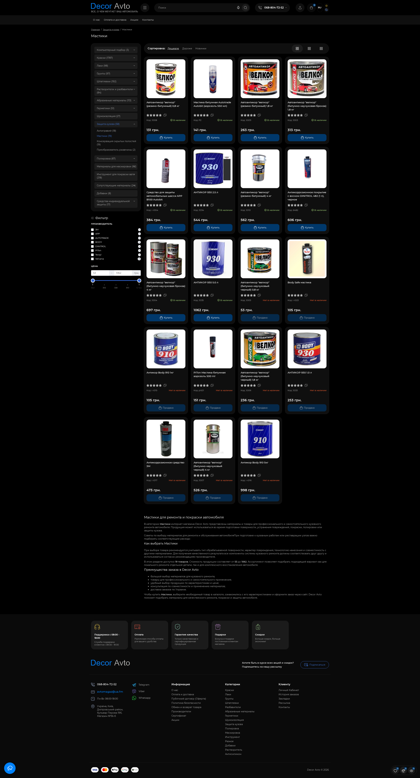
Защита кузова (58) (108, 124)
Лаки (228, 694)
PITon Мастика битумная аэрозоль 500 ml (210, 374)
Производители (181, 711)
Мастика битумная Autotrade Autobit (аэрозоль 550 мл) (212, 104)
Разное (229, 741)
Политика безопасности (186, 702)
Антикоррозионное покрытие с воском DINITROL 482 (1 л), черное (307, 196)
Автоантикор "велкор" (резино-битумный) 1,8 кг (257, 104)
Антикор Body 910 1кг (160, 372)
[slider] (93, 280)
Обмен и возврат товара (186, 707)
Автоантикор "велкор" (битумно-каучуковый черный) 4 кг (208, 466)
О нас (174, 690)
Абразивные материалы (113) (114, 100)
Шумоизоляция (234, 720)
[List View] (309, 48)
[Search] (238, 7)
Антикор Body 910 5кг (254, 462)
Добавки (230, 745)
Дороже (187, 48)
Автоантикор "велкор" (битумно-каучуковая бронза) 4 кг (166, 286)
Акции (175, 720)
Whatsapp (144, 697)
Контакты (284, 707)
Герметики (231, 715)
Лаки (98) (102, 65)
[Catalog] (144, 7)
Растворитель (233, 749)
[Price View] (321, 48)
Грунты (229, 698)
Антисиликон (233, 754)
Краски (229, 690)
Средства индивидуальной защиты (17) (113, 203)
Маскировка (232, 732)
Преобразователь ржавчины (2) (116, 149)
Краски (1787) (105, 57)
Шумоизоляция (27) (108, 116)
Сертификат (178, 715)
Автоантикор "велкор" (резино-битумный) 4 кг (256, 194)
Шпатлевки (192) (106, 81)
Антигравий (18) (106, 130)
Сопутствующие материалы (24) (116, 185)
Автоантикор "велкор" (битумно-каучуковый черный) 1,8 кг (255, 376)
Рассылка (284, 702)
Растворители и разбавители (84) (115, 91)
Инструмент (232, 737)
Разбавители (233, 707)
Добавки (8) (104, 193)
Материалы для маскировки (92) (116, 166)
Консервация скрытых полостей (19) (116, 143)
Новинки (200, 48)
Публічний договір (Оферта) (188, 698)
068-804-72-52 (274, 7)
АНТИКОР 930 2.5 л (206, 192)
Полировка (232, 728)
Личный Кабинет (289, 690)
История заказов (289, 694)
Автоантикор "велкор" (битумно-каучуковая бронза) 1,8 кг (307, 106)
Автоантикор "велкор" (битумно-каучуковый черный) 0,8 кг (255, 286)
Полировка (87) (106, 158)
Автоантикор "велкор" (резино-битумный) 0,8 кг (163, 104)
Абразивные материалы (239, 711)
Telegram (144, 684)
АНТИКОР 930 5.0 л (206, 282)
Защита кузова (234, 724)
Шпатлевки (232, 702)
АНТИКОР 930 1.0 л (300, 372)
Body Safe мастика (299, 282)
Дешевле (173, 48)
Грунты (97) (103, 73)
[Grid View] (297, 48)
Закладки (284, 698)
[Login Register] (300, 7)
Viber (142, 691)
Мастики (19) (104, 136)
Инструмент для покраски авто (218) (116, 176)
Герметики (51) (105, 108)
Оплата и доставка (182, 694)
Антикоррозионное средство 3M (165, 464)
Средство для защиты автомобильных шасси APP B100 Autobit (164, 196)
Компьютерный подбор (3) (113, 50)
